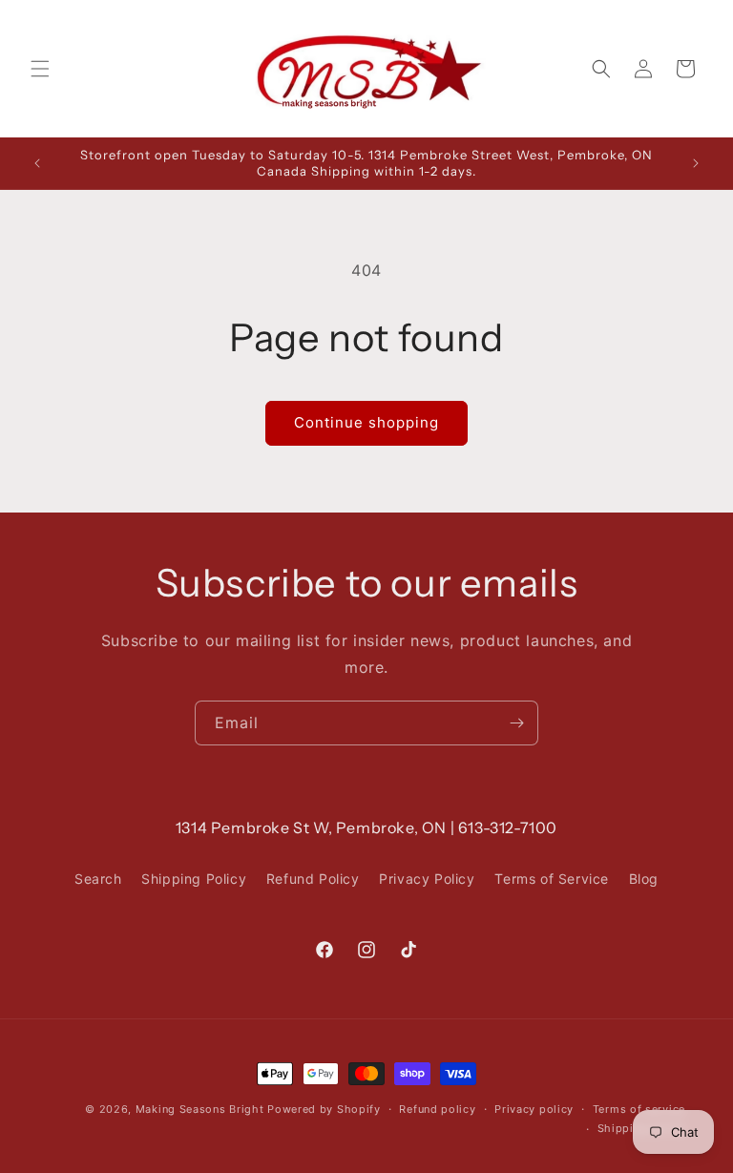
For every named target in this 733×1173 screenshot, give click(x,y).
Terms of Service (551, 878)
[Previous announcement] (37, 163)
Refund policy (437, 1109)
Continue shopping (366, 422)
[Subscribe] (516, 723)
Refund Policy (313, 878)
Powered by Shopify (324, 1109)
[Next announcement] (696, 163)
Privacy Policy (426, 878)
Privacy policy (534, 1109)
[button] (40, 69)
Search (98, 878)
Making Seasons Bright (201, 1109)
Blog (644, 878)
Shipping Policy (193, 878)
